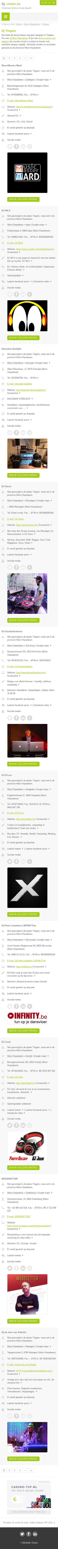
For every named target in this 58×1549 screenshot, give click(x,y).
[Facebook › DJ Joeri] (16, 1125)
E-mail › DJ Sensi (15, 519)
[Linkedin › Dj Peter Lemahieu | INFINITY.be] (23, 1006)
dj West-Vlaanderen (19, 38)
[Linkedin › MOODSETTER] (23, 1268)
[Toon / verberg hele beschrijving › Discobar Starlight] (31, 399)
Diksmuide (30, 939)
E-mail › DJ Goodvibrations (19, 666)
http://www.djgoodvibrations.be (30, 672)
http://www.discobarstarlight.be (30, 390)
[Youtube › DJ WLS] (29, 294)
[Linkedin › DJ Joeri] (23, 1125)
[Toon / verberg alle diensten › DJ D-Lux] (31, 835)
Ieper (28, 224)
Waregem (30, 1346)
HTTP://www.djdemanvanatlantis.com (33, 1371)
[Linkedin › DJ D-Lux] (23, 861)
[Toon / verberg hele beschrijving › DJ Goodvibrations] (31, 683)
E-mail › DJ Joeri (15, 1077)
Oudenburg (31, 1193)
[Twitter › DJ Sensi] (9, 567)
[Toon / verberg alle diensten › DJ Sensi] (31, 541)
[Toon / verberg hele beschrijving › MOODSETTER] (31, 1236)
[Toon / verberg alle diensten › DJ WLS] (31, 268)
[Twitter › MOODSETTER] (9, 1268)
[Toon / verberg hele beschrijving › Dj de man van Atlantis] (31, 1381)
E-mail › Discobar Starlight (19, 384)
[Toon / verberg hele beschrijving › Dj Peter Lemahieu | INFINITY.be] (31, 974)
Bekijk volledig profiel (23, 199)
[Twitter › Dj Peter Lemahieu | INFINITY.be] (9, 1006)
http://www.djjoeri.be (25, 1083)
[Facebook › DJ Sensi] (16, 567)
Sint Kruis (30, 645)
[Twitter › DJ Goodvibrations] (9, 718)
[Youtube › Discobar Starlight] (29, 432)
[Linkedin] (35, 1534)
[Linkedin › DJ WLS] (23, 294)
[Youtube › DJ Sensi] (29, 567)
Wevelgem (30, 500)
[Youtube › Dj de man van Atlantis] (29, 1416)
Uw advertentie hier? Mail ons (29, 1512)
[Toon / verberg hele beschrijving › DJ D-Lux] (31, 826)
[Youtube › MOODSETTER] (29, 1268)
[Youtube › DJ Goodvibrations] (29, 718)
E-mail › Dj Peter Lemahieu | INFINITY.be (26, 960)
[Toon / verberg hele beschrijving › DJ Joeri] (31, 1091)
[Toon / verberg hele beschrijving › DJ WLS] (31, 259)
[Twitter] (22, 1534)
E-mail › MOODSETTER (18, 1216)
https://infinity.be (24, 967)
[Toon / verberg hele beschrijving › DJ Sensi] (31, 532)
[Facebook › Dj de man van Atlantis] (16, 1416)
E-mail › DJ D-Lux (15, 813)
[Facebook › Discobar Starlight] (16, 432)
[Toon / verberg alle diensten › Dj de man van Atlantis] (31, 1390)
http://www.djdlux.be (25, 819)
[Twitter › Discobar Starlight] (9, 432)
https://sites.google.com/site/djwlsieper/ (34, 249)
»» (31, 58)
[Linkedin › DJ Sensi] (23, 567)
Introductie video (43, 281)
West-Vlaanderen (15, 79)
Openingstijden (15, 275)
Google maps (44, 79)
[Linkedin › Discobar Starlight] (23, 432)
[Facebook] (28, 1534)
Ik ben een (48, 2)
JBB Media (26, 1542)
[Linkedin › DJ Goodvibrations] (23, 718)
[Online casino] (29, 1481)
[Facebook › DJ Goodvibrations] (16, 718)
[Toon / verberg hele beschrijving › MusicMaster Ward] (31, 115)
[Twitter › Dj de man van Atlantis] (9, 1416)
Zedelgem (30, 79)
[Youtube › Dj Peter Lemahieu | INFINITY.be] (29, 1006)
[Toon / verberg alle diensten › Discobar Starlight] (31, 406)
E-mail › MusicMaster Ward (20, 100)
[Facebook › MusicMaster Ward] (16, 146)
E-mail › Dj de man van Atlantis (21, 1364)
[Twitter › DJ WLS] (9, 294)
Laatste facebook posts (19, 133)
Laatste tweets (15, 848)
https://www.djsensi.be (26, 525)
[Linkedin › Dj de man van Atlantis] (23, 1416)
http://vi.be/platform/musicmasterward (33, 107)
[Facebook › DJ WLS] (16, 294)
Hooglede (30, 789)
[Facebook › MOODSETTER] (16, 1268)
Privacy (35, 1542)
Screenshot (14, 110)
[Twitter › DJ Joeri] (9, 1125)
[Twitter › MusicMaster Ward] (9, 146)
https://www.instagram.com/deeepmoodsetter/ (28, 1226)
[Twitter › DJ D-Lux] (9, 861)
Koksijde (30, 363)
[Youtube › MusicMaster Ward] (29, 146)
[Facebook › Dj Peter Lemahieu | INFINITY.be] (16, 1006)
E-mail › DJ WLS (15, 243)
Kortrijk (29, 1056)
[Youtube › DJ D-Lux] (29, 861)
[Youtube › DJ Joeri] (29, 1125)
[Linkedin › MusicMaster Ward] (23, 146)
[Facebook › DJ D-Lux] (16, 861)
